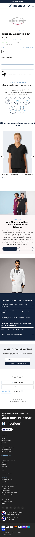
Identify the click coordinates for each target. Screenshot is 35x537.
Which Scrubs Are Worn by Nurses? (12, 330)
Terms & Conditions (6, 449)
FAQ (2, 471)
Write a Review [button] (18, 382)
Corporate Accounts (6, 479)
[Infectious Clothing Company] (17, 5)
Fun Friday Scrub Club (7, 494)
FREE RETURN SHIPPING (17, 1)
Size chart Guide (28, 47)
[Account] (29, 6)
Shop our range (10, 249)
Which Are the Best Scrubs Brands (11, 334)
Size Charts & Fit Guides (8, 460)
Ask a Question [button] (18, 387)
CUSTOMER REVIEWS (7, 67)
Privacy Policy (5, 445)
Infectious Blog (5, 490)
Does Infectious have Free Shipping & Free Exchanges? (14, 305)
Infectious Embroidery (8, 30)
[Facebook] (7, 507)
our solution (26, 249)
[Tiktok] (22, 507)
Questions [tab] (17, 391)
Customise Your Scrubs (7, 486)
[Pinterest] (18, 507)
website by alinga (6, 534)
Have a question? (6, 451)
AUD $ (8, 429)
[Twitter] (2, 507)
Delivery (3, 438)
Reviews (3, 458)
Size (2, 47)
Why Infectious (5, 488)
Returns (3, 442)
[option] (17, 1)
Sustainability (5, 499)
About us (3, 462)
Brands (3, 503)
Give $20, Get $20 (6, 473)
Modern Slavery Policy (7, 447)
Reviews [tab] (5, 391)
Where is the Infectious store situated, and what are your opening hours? (16, 324)
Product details (6, 57)
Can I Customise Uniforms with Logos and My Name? (15, 311)
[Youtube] (10, 507)
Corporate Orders (6, 440)
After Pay (4, 466)
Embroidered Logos (6, 501)
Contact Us (4, 464)
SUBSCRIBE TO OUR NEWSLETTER (17, 363)
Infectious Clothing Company (14, 532)
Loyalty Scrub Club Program (9, 492)
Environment (4, 497)
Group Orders (5, 481)
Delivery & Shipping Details (10, 62)
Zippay (3, 468)
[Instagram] (14, 507)
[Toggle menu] (2, 6)
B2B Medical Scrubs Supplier (9, 484)
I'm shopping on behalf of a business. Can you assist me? (15, 318)
